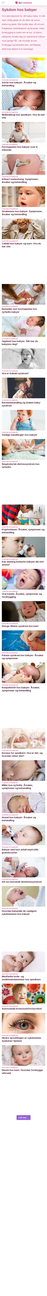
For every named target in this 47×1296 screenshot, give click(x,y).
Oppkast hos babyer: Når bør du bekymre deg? (20, 343)
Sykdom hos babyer (10, 80)
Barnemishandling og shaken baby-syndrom (21, 404)
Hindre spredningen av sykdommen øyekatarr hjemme (21, 1039)
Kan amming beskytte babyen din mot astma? (23, 563)
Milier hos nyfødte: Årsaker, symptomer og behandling (17, 787)
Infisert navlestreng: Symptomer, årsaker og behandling (20, 180)
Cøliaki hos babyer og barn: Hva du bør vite (21, 245)
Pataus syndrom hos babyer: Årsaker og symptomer (22, 657)
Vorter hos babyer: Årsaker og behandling (19, 84)
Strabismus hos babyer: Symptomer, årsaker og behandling (22, 213)
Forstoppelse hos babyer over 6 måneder (20, 148)
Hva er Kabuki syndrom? (15, 373)
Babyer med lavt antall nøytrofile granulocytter (20, 851)
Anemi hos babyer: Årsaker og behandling (19, 819)
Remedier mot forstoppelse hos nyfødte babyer (19, 310)
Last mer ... (23, 1117)
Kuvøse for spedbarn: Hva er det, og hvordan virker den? (22, 754)
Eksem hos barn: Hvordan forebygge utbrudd (22, 1071)
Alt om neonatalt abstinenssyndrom (22, 881)
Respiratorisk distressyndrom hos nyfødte (20, 465)
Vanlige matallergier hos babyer (19, 434)
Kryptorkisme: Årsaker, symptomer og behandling (23, 531)
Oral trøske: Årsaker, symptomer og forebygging (22, 595)
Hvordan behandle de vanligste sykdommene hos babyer (19, 912)
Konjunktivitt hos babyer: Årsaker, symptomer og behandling (21, 689)
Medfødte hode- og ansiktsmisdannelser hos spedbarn (21, 978)
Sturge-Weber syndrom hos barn (20, 626)
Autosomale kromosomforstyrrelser (22, 1008)
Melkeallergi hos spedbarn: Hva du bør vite (23, 116)
